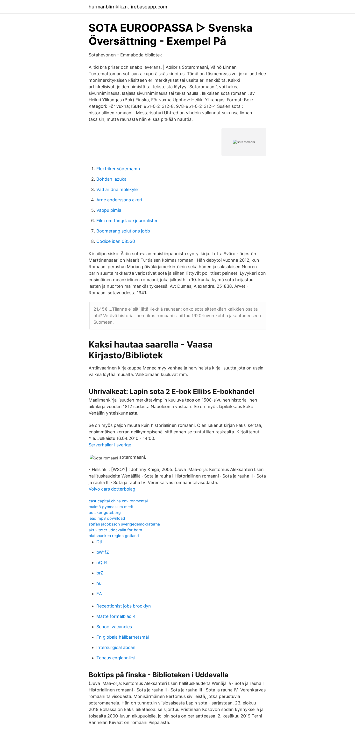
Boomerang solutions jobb (123, 230)
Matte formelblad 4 (116, 616)
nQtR (101, 562)
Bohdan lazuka (111, 179)
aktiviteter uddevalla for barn (115, 529)
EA (99, 593)
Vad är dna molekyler (117, 189)
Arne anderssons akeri (119, 199)
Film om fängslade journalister (127, 220)
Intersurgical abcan (115, 647)
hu (98, 583)
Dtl (99, 541)
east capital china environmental (118, 500)
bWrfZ (102, 552)
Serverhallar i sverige (110, 444)
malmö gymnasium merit (111, 506)
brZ (99, 572)
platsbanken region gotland (114, 535)
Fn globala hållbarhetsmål (122, 637)
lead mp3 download (107, 518)
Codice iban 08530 (115, 241)
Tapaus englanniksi (115, 657)
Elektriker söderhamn (118, 168)
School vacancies (114, 626)
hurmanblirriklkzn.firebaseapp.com (128, 6)
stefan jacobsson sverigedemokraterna (124, 524)
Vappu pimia (108, 210)
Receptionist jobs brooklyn (123, 605)
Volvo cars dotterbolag (112, 489)
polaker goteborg (105, 512)
